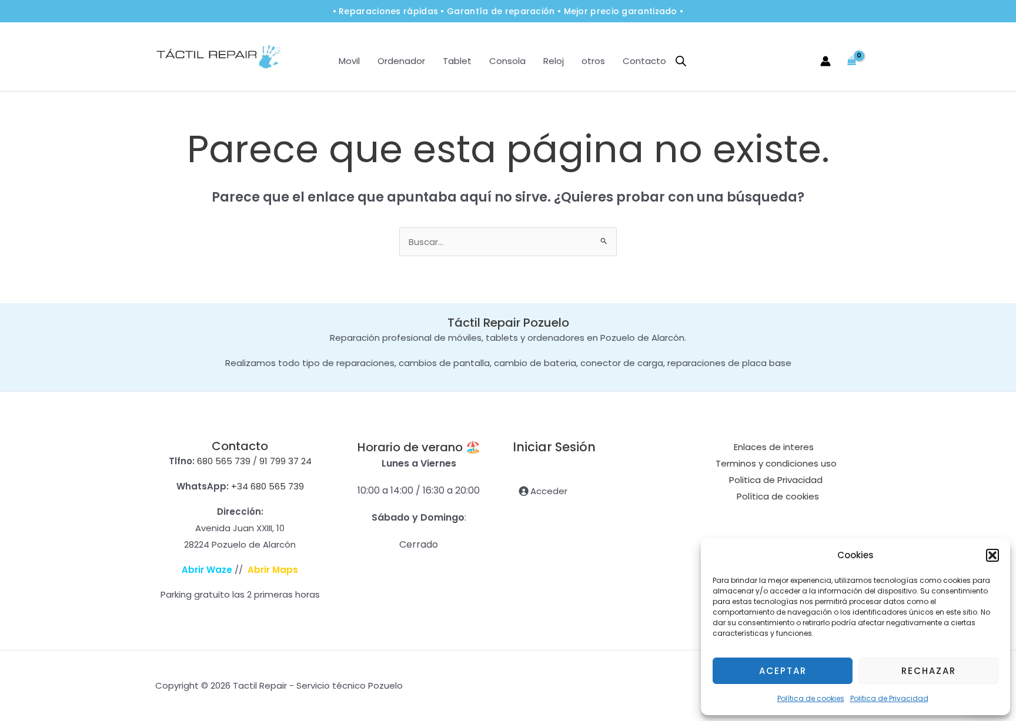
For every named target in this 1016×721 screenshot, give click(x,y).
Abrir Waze (207, 570)
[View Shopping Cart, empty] (852, 61)
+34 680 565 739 (267, 486)
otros (593, 61)
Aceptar (783, 671)
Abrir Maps (273, 570)
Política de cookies (810, 698)
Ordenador (401, 61)
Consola (507, 61)
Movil (349, 61)
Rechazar (928, 671)
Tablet (457, 61)
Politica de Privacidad (889, 698)
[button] (992, 555)
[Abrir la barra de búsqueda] (681, 61)
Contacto (644, 61)
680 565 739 (223, 461)
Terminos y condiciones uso (776, 463)
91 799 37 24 (285, 461)
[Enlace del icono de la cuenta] (825, 61)
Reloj (553, 61)
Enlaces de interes (774, 447)
